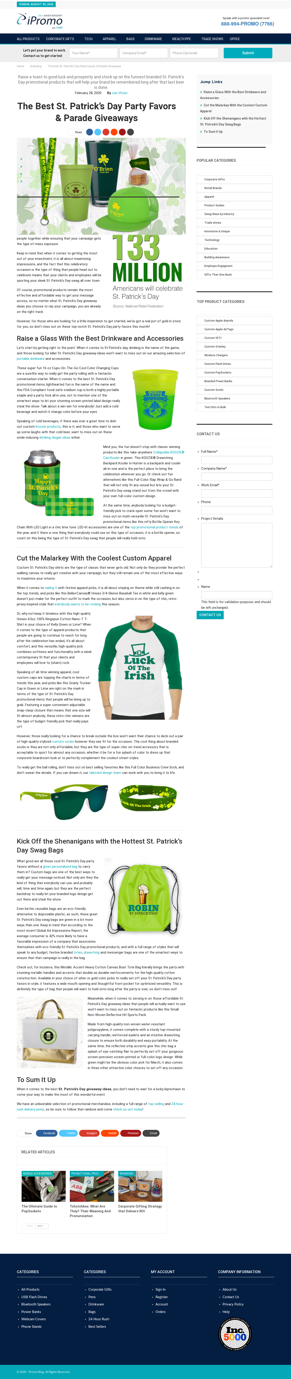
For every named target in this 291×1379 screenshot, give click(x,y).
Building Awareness (217, 257)
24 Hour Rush (98, 1319)
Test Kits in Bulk (215, 407)
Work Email (210, 485)
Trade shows (212, 222)
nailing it (51, 588)
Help (226, 1312)
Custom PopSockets (217, 372)
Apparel (109, 39)
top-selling (156, 1104)
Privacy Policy (233, 1304)
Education (211, 248)
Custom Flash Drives (217, 364)
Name (205, 587)
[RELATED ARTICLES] (92, 1160)
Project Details (212, 519)
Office (235, 39)
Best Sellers (97, 1326)
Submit (248, 53)
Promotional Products (87, 1173)
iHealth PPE (181, 39)
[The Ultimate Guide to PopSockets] (44, 1186)
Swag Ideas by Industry (219, 214)
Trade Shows (212, 39)
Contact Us (231, 1297)
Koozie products (48, 427)
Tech (88, 39)
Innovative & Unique (217, 231)
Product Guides (214, 205)
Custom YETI (212, 338)
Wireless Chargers (216, 355)
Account (162, 1304)
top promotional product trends (154, 527)
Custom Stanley (215, 346)
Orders (161, 1312)
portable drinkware (31, 359)
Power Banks (31, 1312)
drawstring (92, 952)
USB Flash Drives (34, 1297)
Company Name (214, 468)
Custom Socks (213, 389)
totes (78, 952)
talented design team (105, 773)
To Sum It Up (213, 131)
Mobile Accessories (37, 1173)
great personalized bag (60, 867)
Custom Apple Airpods (218, 320)
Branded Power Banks (218, 381)
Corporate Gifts (60, 39)
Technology (211, 240)
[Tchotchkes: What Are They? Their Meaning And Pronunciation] (92, 1186)
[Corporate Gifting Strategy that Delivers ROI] (140, 1186)
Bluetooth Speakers (217, 398)
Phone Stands (31, 1326)
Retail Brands (213, 188)
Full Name (209, 452)
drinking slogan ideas (54, 437)
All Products (28, 39)
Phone (206, 502)
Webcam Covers (33, 1319)
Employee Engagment (218, 266)
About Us (230, 1289)
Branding (126, 1173)
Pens (92, 1297)
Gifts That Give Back (218, 274)
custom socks (63, 741)
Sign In (161, 1289)
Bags (130, 39)
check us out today (127, 1109)
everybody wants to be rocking (78, 604)
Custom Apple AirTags (218, 329)
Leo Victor (120, 93)
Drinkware (153, 39)
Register (162, 1297)
